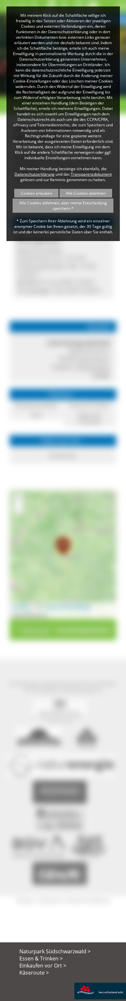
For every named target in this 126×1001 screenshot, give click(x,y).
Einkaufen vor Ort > (42, 965)
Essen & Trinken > (41, 958)
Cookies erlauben (36, 193)
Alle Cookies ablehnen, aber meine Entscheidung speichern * (63, 205)
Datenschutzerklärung (35, 174)
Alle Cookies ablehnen (86, 193)
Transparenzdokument (91, 174)
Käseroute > (34, 972)
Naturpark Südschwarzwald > (54, 951)
